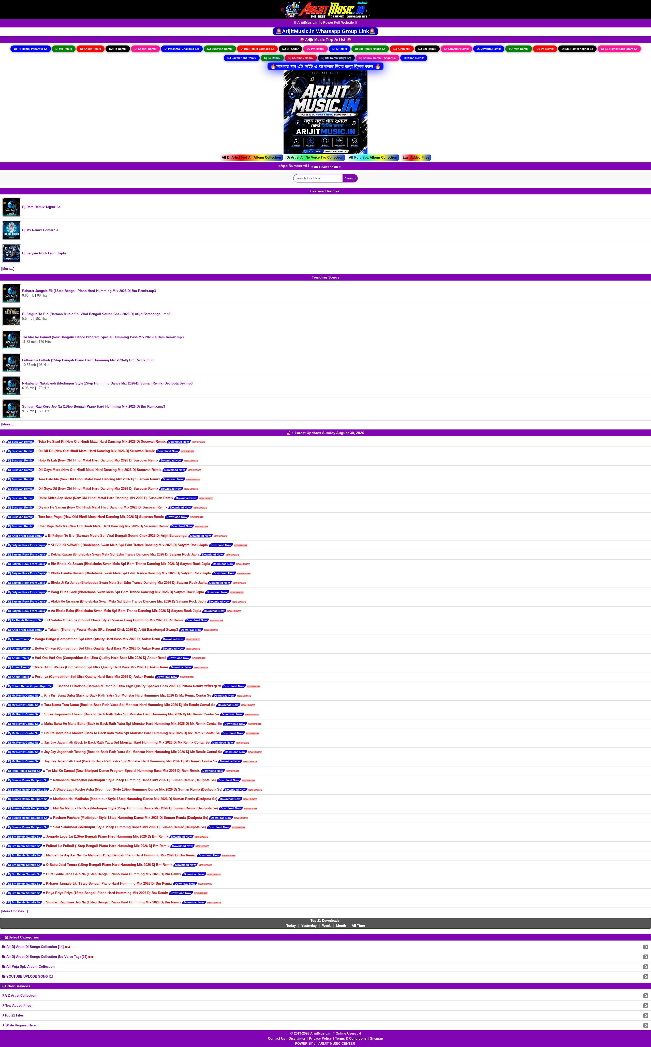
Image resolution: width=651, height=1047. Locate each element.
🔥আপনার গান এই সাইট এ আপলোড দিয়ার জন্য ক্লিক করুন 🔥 (325, 66)
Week (326, 926)
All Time (358, 926)
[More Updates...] (14, 911)
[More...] (7, 269)
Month (341, 926)
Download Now (178, 441)
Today (291, 926)
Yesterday (309, 926)
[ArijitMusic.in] (325, 9)
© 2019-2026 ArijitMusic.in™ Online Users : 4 (325, 1033)
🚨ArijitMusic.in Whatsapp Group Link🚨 (325, 31)
